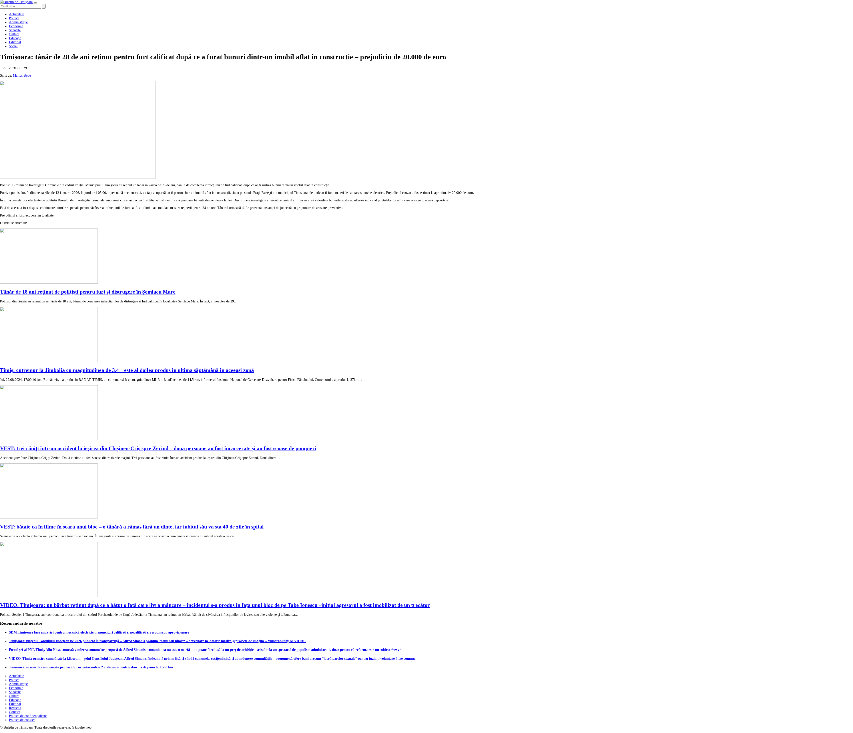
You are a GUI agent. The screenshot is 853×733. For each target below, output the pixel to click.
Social (13, 46)
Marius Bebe (22, 75)
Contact (14, 712)
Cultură (14, 34)
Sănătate (15, 30)
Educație (15, 38)
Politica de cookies (22, 720)
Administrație (18, 22)
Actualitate (16, 14)
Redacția (15, 708)
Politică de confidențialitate (28, 716)
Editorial (15, 42)
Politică (14, 18)
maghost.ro (100, 727)
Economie (16, 26)
